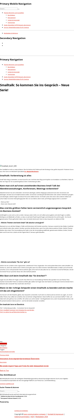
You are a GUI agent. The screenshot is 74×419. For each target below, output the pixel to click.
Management (12, 18)
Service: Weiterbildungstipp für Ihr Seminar (16, 27)
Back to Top (4, 370)
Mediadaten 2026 (41, 417)
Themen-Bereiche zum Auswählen (14, 13)
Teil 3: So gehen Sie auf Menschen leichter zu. (13, 312)
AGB (32, 417)
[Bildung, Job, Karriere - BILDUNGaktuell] (31, 54)
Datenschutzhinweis (21, 417)
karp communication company (35, 414)
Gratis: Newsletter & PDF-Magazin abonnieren (17, 25)
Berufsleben (11, 15)
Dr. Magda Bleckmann (31, 171)
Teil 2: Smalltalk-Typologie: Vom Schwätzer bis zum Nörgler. (17, 310)
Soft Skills (12, 351)
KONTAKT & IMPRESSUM (7, 384)
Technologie (11, 22)
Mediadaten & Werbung (11, 33)
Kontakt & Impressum (55, 414)
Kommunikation (4, 351)
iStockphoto (3, 343)
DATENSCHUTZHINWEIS (21, 411)
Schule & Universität (13, 20)
